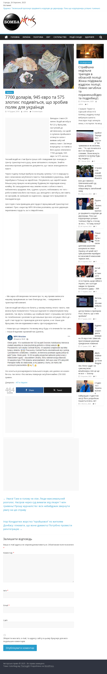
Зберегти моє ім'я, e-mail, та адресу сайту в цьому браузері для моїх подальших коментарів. (35, 640)
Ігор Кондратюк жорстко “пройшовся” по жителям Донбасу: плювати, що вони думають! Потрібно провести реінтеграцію (37, 525)
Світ (48, 37)
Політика (38, 37)
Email (6, 605)
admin (25, 111)
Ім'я (5, 590)
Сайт (5, 620)
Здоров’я (89, 37)
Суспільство (60, 37)
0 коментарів (37, 111)
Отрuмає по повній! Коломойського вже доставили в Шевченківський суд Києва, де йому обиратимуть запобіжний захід (90, 179)
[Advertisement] (27, 136)
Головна (15, 37)
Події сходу (76, 37)
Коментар (8, 552)
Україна (26, 37)
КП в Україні (21, 382)
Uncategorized (85, 62)
